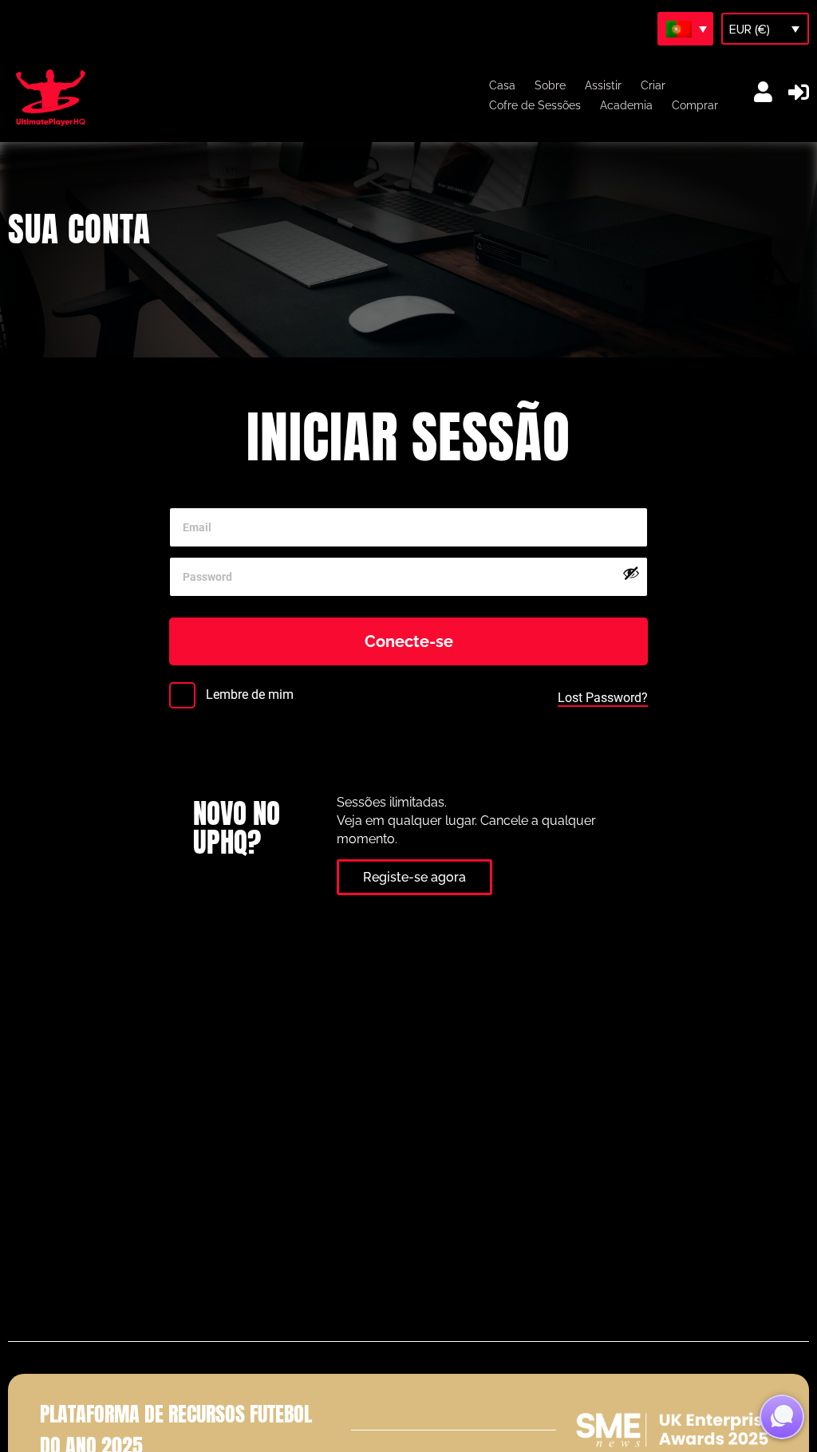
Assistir (603, 85)
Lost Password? (603, 697)
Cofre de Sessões (535, 105)
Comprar (695, 105)
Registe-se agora (414, 877)
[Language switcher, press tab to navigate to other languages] (685, 29)
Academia (626, 105)
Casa (502, 85)
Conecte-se (409, 641)
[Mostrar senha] (631, 573)
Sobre (550, 85)
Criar (653, 85)
